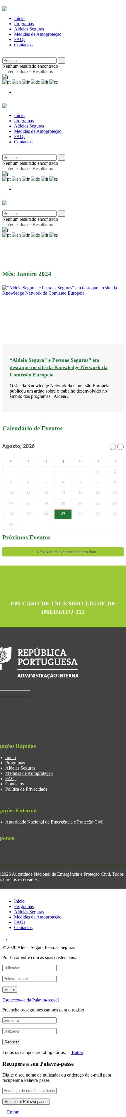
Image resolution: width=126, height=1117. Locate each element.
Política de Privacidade (26, 789)
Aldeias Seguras (29, 28)
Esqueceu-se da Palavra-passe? (30, 999)
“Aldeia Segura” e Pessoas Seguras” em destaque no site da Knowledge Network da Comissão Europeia (59, 367)
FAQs (19, 39)
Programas (24, 23)
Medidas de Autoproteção (38, 34)
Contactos (23, 44)
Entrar (77, 1052)
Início (19, 18)
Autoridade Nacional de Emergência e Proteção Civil (54, 821)
